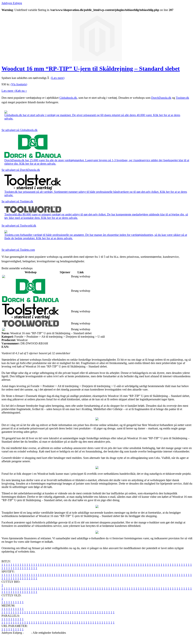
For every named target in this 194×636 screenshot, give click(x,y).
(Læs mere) (57, 78)
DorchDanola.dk (161, 97)
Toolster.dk (182, 97)
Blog (27, 632)
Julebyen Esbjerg (12, 3)
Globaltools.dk (68, 97)
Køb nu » (21, 90)
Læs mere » (9, 90)
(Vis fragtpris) (19, 84)
